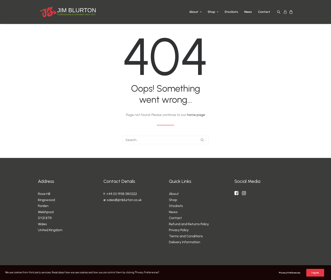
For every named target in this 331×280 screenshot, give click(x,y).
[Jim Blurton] (67, 12)
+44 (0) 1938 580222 (121, 194)
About (193, 12)
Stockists (231, 12)
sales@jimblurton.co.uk (124, 200)
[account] (285, 12)
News (248, 12)
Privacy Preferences (289, 272)
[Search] (165, 140)
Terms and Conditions (186, 236)
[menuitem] (195, 12)
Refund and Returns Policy (189, 224)
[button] (279, 12)
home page (196, 115)
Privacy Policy (179, 230)
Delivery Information (184, 242)
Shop (211, 12)
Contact (264, 12)
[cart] (290, 12)
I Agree (315, 272)
